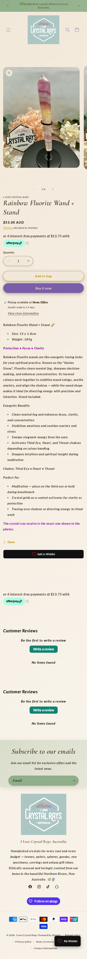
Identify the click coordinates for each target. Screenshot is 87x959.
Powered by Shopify (49, 935)
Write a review (43, 649)
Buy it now (43, 288)
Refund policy (73, 935)
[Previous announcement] (7, 5)
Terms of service (45, 941)
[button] (8, 29)
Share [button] (11, 542)
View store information (23, 313)
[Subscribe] (73, 781)
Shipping (7, 228)
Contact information (45, 948)
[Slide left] (34, 189)
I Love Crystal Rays (27, 935)
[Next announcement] (79, 5)
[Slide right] (52, 189)
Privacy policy (23, 941)
